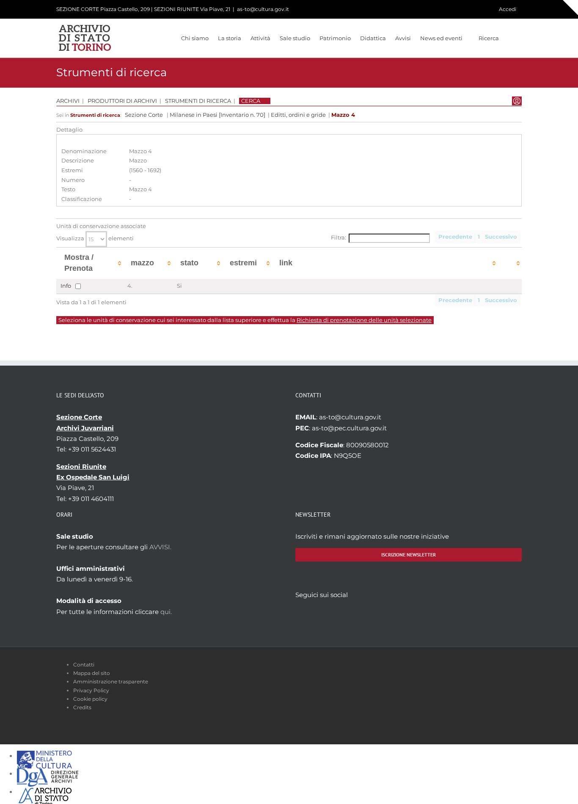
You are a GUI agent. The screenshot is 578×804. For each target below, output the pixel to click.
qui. (166, 612)
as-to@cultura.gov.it (263, 9)
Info (66, 285)
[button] (510, 38)
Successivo (501, 237)
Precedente (455, 237)
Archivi (68, 101)
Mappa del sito (91, 673)
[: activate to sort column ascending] (510, 263)
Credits (82, 707)
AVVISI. (160, 547)
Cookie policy (90, 699)
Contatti (83, 664)
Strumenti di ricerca (198, 101)
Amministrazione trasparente (110, 681)
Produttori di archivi (122, 101)
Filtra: (338, 237)
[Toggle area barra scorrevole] (570, 7)
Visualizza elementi (95, 238)
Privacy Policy (91, 690)
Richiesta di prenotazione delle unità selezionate (364, 320)
